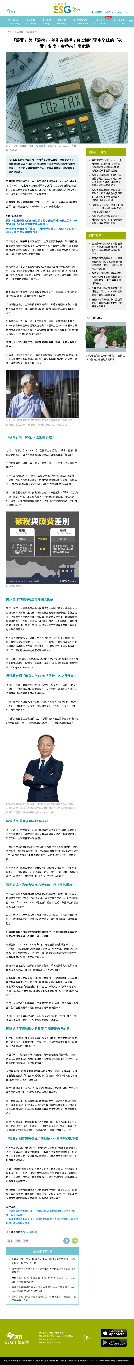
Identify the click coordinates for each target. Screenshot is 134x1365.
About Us (122, 12)
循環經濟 (61, 21)
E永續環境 (32, 31)
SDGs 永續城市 (120, 21)
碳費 (10, 1240)
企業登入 (109, 12)
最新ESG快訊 (98, 152)
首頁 (9, 31)
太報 (22, 1232)
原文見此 (32, 1232)
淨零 (18, 1240)
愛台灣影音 (13, 21)
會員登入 (99, 12)
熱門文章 (95, 235)
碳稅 (26, 1240)
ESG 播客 (100, 21)
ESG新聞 (31, 21)
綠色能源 (46, 21)
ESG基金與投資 (80, 21)
